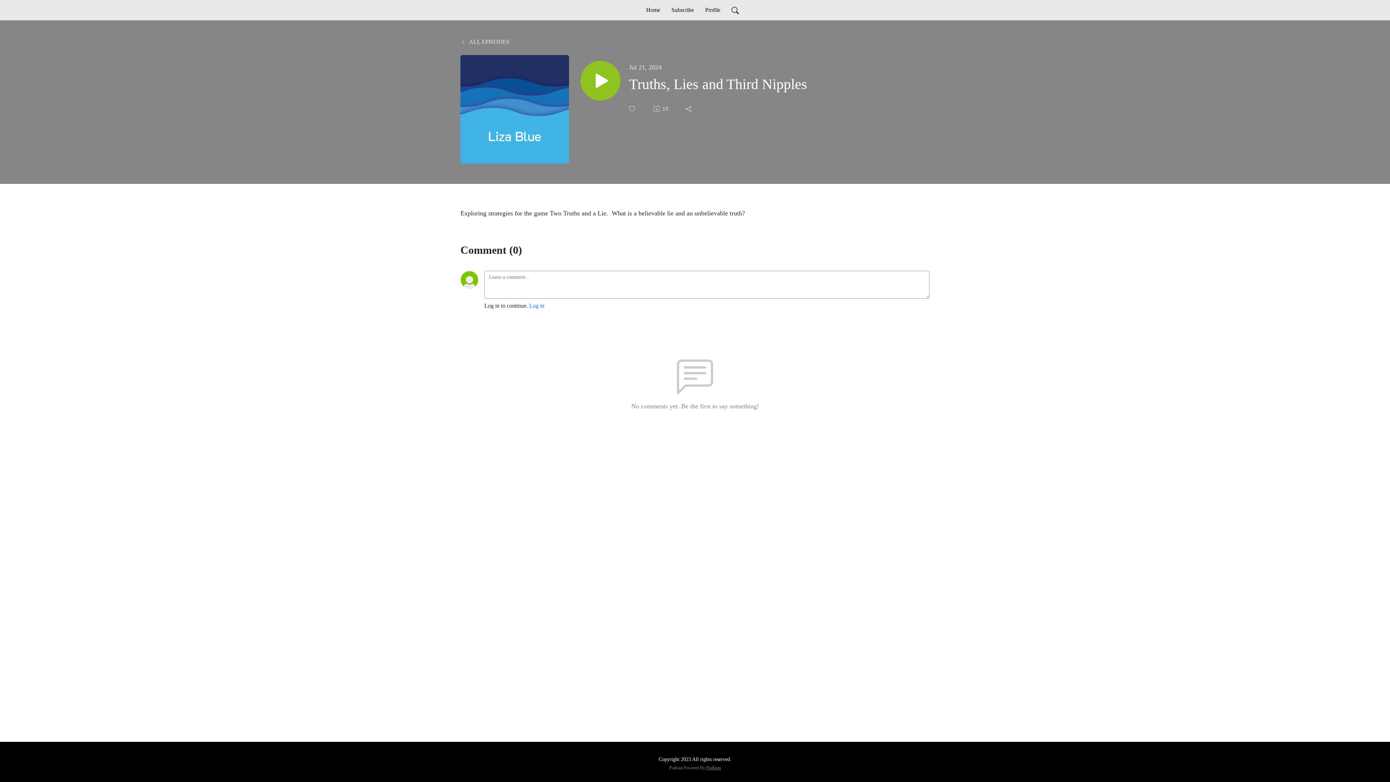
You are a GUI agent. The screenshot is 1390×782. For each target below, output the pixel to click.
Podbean (713, 767)
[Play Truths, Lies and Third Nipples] (600, 81)
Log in (536, 306)
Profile (712, 10)
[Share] (689, 109)
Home (653, 10)
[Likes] (632, 109)
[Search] (735, 10)
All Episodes (488, 42)
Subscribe (682, 10)
